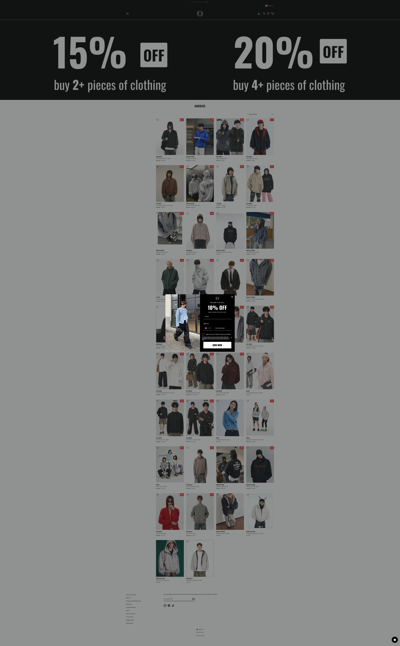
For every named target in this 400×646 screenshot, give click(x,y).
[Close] (232, 296)
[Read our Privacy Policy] (231, 337)
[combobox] (207, 328)
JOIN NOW (217, 345)
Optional (206, 324)
